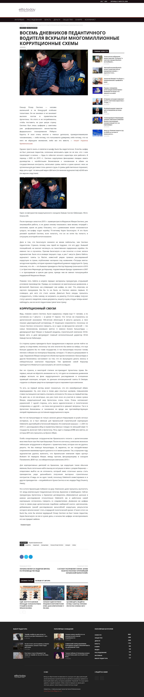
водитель (28, 545)
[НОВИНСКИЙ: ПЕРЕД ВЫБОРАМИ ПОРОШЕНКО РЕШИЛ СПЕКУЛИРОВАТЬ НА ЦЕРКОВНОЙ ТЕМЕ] (59, 646)
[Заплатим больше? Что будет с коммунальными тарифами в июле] (97, 81)
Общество (68, 19)
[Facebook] (97, 678)
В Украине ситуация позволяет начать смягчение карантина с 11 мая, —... (114, 100)
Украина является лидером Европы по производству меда (35, 570)
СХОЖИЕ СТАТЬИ (27, 581)
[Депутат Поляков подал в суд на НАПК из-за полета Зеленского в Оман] (97, 133)
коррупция (36, 545)
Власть (47, 19)
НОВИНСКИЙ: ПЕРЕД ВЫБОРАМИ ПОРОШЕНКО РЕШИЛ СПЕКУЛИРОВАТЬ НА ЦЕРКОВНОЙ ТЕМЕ (77, 645)
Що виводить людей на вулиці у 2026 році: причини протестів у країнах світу (77, 604)
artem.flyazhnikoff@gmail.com (53, 691)
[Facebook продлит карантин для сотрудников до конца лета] (97, 110)
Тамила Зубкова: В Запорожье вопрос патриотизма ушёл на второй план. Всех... (77, 654)
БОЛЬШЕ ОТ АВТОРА (42, 581)
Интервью (19, 19)
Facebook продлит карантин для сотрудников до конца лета (113, 110)
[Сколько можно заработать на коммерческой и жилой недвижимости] (59, 636)
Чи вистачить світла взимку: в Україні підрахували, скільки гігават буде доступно (37, 645)
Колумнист (90, 19)
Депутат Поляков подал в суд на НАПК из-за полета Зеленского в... (114, 132)
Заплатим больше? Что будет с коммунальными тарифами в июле (114, 80)
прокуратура (44, 545)
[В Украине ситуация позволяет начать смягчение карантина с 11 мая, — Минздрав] (97, 101)
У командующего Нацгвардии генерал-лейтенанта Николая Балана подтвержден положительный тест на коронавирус (113, 121)
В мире (79, 19)
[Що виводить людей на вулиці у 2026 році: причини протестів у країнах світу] (77, 593)
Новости (22, 25)
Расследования (34, 19)
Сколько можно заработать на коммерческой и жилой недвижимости (75, 636)
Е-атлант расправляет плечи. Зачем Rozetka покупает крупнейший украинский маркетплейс (73, 571)
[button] (128, 20)
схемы (74, 545)
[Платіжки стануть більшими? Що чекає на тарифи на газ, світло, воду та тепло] (18, 655)
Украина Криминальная (35, 542)
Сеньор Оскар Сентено (56, 545)
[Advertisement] (82, 10)
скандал (67, 545)
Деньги (57, 19)
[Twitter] (102, 678)
